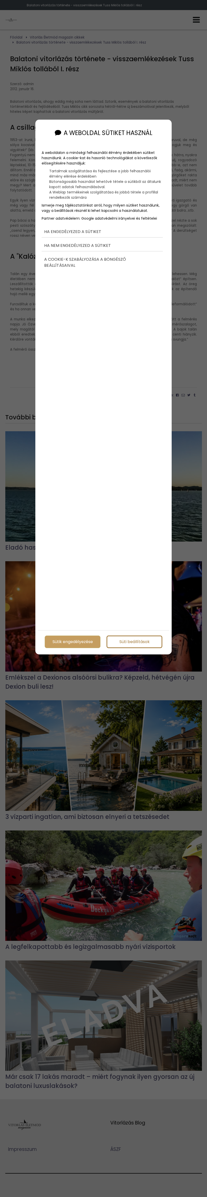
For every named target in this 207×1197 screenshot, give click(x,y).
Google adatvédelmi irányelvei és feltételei (119, 218)
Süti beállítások (134, 642)
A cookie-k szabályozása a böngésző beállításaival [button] (85, 262)
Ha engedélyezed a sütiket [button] (72, 232)
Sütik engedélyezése (73, 642)
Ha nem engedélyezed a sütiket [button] (77, 245)
